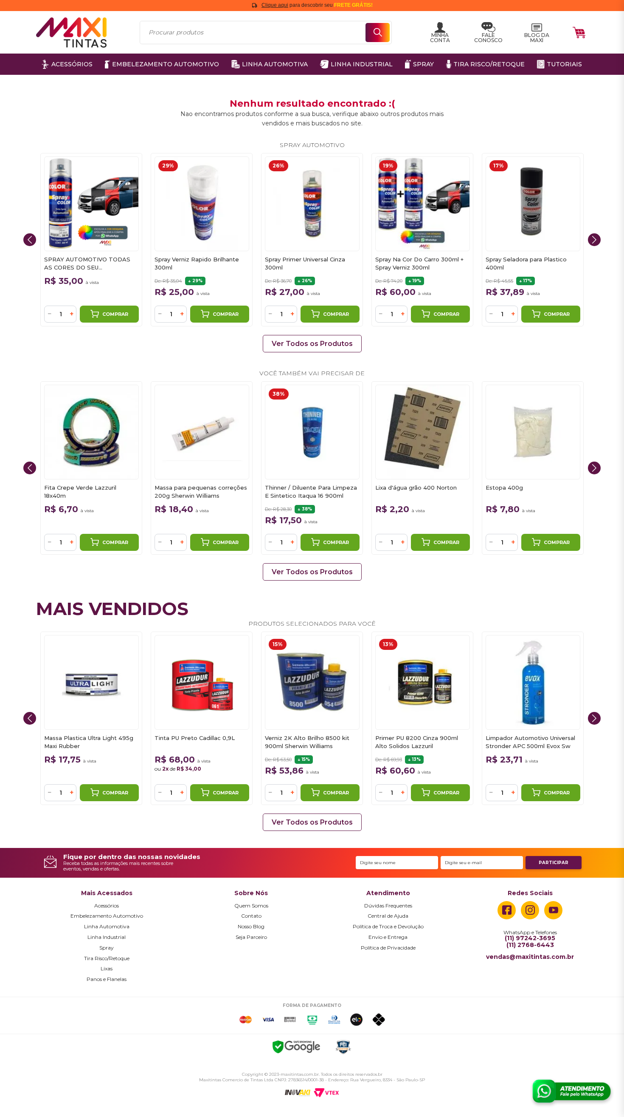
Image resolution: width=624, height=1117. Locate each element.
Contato (251, 916)
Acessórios (106, 906)
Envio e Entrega (388, 937)
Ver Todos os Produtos (312, 344)
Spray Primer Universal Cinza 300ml (305, 263)
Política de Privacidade (388, 948)
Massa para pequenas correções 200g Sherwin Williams (201, 491)
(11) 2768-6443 (530, 945)
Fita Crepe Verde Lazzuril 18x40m (80, 491)
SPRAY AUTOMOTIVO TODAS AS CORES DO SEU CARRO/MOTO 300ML (87, 264)
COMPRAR (115, 314)
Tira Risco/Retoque (106, 958)
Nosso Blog (251, 927)
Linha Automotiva (106, 927)
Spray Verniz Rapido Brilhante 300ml (197, 263)
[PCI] (343, 1048)
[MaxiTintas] (71, 32)
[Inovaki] (297, 1093)
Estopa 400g (504, 487)
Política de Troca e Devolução (388, 927)
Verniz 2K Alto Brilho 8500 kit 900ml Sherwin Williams (307, 741)
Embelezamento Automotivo (106, 916)
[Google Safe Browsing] (296, 1048)
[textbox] (266, 32)
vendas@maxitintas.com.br (530, 957)
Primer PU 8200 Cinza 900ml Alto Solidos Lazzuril (416, 741)
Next (594, 239)
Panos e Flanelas (106, 979)
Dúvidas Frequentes (388, 906)
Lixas (106, 969)
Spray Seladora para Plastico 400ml (526, 263)
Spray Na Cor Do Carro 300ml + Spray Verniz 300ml (419, 263)
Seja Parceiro (251, 937)
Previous (29, 239)
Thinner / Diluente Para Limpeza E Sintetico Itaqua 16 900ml (311, 491)
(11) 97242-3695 (530, 938)
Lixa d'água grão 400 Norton (416, 487)
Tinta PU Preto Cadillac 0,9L (195, 737)
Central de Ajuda (388, 916)
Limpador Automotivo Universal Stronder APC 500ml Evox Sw (530, 741)
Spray (106, 948)
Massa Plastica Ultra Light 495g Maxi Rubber (88, 741)
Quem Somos (251, 906)
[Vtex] (326, 1092)
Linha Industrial (106, 937)
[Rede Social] (507, 910)
